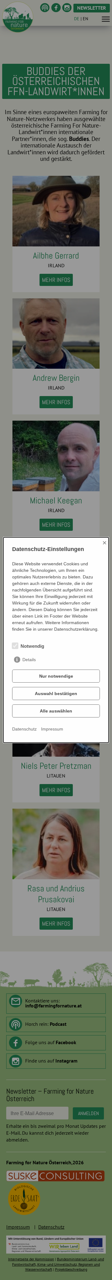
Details (29, 659)
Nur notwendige (56, 676)
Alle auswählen (56, 710)
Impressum (52, 728)
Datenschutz (24, 728)
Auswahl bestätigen (56, 693)
